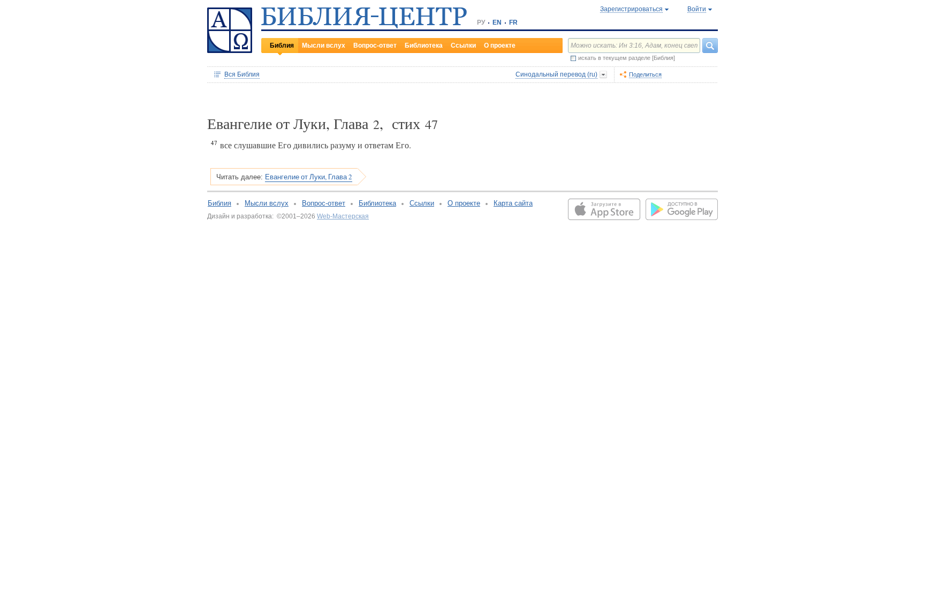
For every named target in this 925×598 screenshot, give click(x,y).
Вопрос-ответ (375, 45)
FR (513, 22)
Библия (282, 45)
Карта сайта (513, 203)
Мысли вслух (323, 45)
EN (497, 22)
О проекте (499, 45)
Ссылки (463, 45)
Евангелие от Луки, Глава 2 (308, 176)
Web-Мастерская (343, 216)
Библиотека (424, 45)
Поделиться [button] (645, 74)
